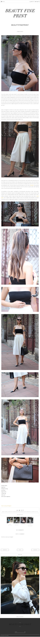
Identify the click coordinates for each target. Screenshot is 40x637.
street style (34, 511)
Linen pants (23, 524)
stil (31, 511)
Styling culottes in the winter (30, 525)
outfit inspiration (27, 511)
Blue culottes (10, 525)
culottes (5, 511)
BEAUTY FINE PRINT (20, 624)
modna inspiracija (21, 511)
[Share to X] (19, 510)
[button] (2, 1)
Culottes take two (16, 525)
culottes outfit (10, 511)
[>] (24, 632)
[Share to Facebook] (21, 510)
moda (17, 511)
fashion (14, 511)
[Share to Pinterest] (23, 510)
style (37, 511)
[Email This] (17, 510)
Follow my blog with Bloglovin (6, 505)
